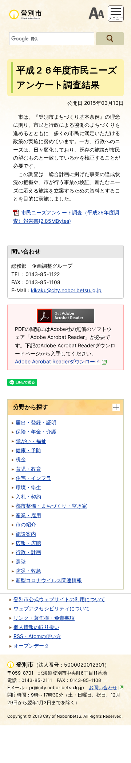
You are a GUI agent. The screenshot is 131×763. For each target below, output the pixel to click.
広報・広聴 (28, 543)
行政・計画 (28, 552)
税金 (21, 459)
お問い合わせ (103, 687)
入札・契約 (28, 496)
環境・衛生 (28, 487)
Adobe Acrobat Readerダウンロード (57, 361)
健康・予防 (28, 450)
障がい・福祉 (31, 441)
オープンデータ (31, 645)
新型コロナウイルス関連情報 (49, 580)
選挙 (21, 561)
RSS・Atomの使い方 (37, 636)
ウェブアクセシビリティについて (51, 608)
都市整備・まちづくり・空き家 (51, 506)
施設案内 (26, 534)
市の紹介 (26, 524)
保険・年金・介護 (36, 431)
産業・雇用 (28, 515)
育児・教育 (28, 469)
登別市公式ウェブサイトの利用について (59, 599)
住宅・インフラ (33, 478)
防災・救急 (28, 571)
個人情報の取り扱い (36, 627)
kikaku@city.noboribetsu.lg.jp (66, 290)
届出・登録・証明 (36, 422)
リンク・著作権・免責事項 (44, 618)
